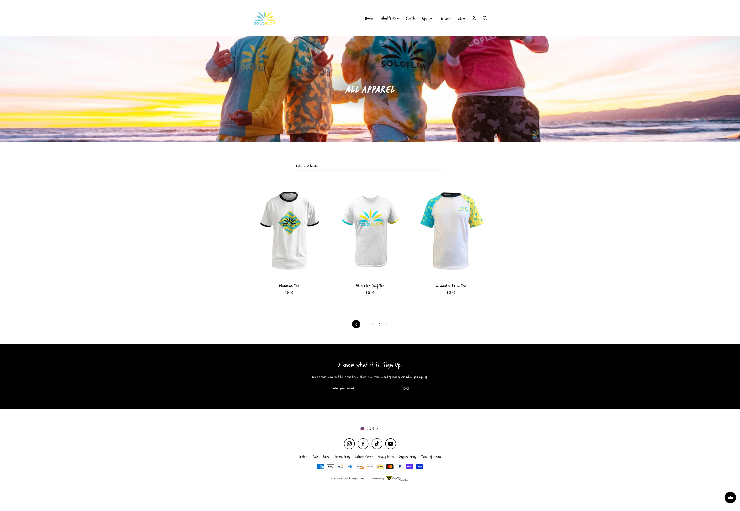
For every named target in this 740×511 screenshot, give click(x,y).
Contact (303, 456)
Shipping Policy (407, 456)
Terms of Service (431, 456)
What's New (390, 18)
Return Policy (343, 456)
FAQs (315, 456)
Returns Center (364, 456)
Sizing (326, 456)
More (462, 18)
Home (369, 18)
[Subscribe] (405, 388)
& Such (446, 18)
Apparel (428, 18)
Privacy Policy (386, 456)
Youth (410, 18)
